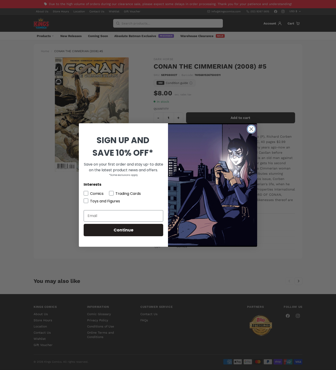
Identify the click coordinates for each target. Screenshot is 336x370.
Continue (123, 230)
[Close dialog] (251, 129)
